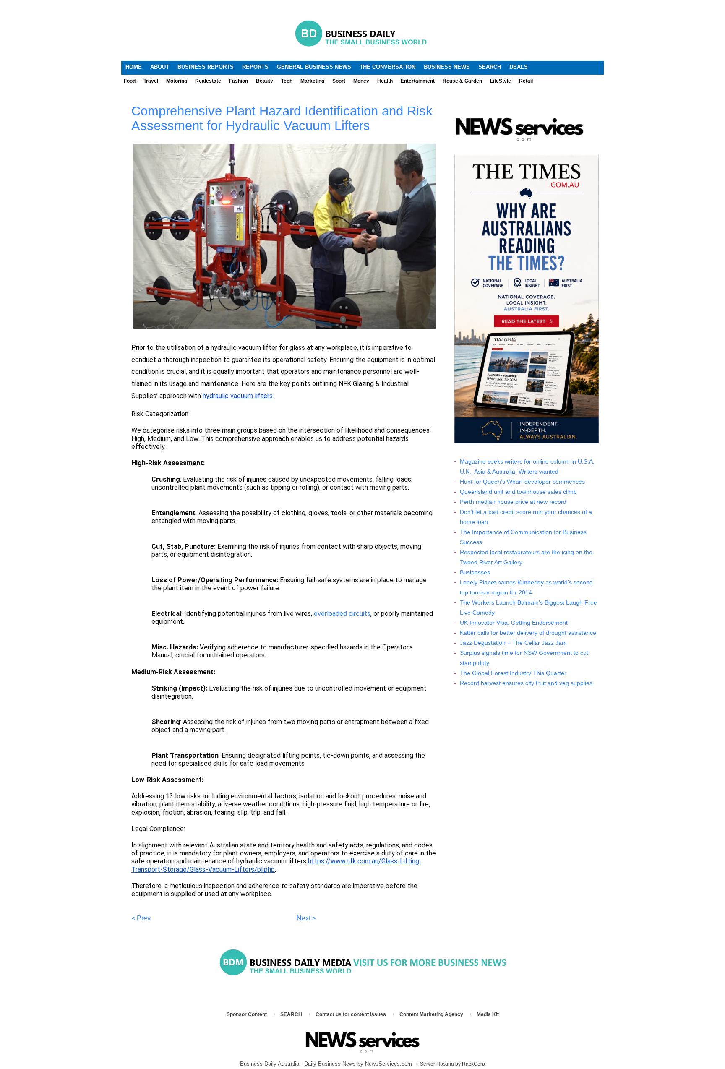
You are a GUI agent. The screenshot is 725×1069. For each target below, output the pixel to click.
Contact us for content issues (351, 1014)
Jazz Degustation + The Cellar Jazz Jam (513, 643)
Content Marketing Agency (431, 1014)
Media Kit (488, 1014)
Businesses (475, 572)
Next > (306, 918)
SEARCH (291, 1014)
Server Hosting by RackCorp (452, 1064)
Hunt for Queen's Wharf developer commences (522, 482)
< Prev (141, 918)
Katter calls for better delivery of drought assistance (528, 633)
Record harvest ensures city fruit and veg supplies (526, 683)
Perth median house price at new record (513, 502)
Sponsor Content (247, 1014)
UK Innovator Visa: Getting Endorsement (514, 623)
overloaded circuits (342, 614)
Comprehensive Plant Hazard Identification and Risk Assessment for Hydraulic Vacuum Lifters (282, 118)
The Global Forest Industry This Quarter (513, 673)
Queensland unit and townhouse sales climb (518, 492)
